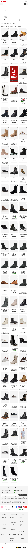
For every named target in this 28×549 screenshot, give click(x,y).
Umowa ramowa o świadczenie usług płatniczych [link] (14, 536)
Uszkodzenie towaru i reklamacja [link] (13, 526)
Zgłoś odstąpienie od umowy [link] (13, 524)
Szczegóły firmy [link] (2, 543)
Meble (2, 521)
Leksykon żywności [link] (22, 525)
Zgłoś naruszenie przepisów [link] (13, 530)
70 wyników (6, 19)
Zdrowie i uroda (4, 524)
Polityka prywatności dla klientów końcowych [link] (14, 540)
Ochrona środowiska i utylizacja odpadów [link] (5, 545)
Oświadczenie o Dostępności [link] (14, 545)
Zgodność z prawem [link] (7, 543)
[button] (2, 23)
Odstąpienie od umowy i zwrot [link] (14, 522)
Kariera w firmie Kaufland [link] (23, 536)
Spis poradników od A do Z (14, 514)
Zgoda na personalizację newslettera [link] (17, 501)
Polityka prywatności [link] (13, 543)
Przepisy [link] (21, 524)
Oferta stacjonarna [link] (22, 514)
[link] (23, 1)
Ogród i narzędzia (4, 517)
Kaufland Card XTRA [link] (22, 518)
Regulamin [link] (18, 543)
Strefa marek (3, 529)
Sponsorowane (2, 39)
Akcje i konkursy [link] (22, 521)
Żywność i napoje (4, 528)
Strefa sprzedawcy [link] (22, 531)
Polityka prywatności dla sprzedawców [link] (13, 538)
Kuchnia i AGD (3, 518)
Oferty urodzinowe (4, 514)
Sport (2, 525)
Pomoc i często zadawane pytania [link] (14, 519)
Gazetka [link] (21, 517)
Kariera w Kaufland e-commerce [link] (23, 538)
